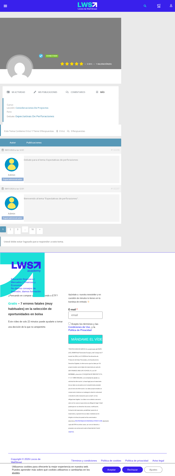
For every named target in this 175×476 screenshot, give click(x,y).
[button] (5, 6)
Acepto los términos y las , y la (83, 327)
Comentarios (77, 92)
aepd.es (71, 432)
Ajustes (153, 469)
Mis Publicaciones (47, 92)
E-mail (72, 309)
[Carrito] (159, 6)
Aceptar (111, 469)
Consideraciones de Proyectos (32, 107)
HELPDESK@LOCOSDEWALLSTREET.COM (88, 421)
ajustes (16, 472)
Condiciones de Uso (79, 327)
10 (32, 229)
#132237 (115, 188)
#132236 (115, 150)
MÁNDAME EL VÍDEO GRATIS (87, 339)
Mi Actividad (18, 92)
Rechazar (132, 469)
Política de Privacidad (80, 330)
